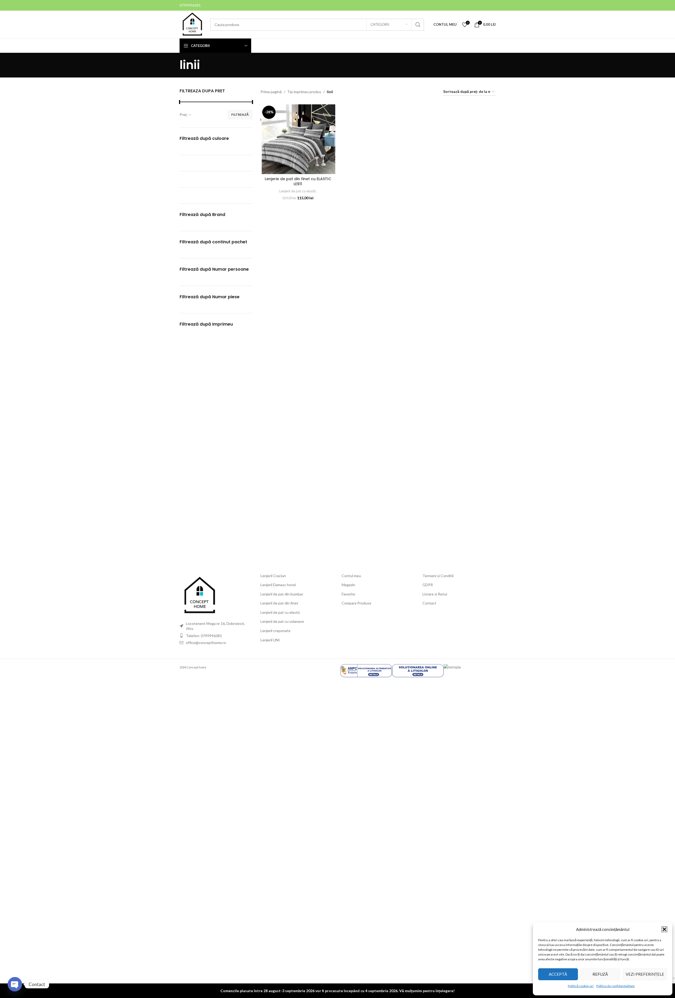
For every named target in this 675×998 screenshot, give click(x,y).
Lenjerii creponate (275, 630)
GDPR (428, 584)
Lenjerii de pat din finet (279, 603)
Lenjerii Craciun (273, 575)
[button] (664, 929)
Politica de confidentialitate (615, 986)
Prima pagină (271, 91)
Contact (429, 603)
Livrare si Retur (435, 594)
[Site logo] (192, 24)
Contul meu (351, 575)
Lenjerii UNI (270, 640)
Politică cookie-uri (581, 986)
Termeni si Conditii (438, 575)
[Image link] (199, 595)
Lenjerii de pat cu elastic (297, 191)
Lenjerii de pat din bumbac (281, 594)
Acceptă (558, 974)
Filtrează (240, 114)
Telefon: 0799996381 (204, 635)
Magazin (348, 584)
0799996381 (190, 5)
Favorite (348, 594)
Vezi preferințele (645, 974)
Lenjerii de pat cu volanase (282, 621)
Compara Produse (356, 603)
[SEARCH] (418, 25)
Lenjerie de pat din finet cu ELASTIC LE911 (298, 181)
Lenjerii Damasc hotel (278, 584)
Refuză (600, 974)
